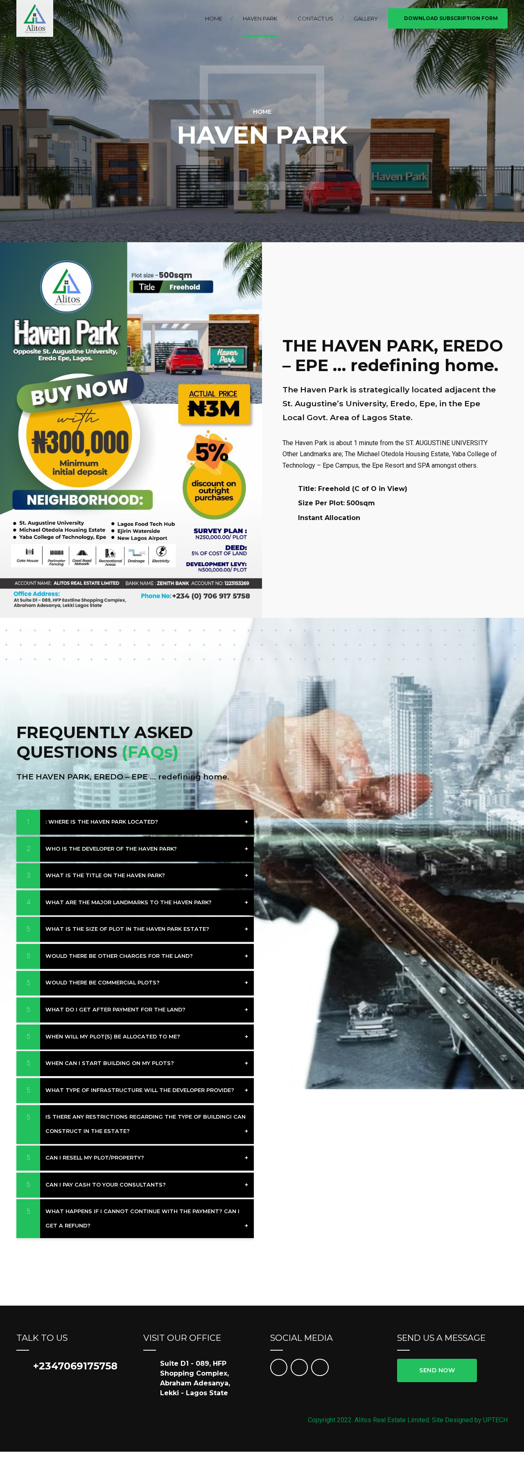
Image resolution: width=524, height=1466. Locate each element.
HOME (213, 18)
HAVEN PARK (260, 18)
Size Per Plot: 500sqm (336, 503)
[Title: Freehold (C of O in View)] (286, 488)
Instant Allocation (329, 518)
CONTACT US (315, 18)
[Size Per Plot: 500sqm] (286, 503)
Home (262, 111)
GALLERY (366, 18)
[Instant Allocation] (286, 517)
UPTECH (495, 1420)
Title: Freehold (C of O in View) (352, 489)
